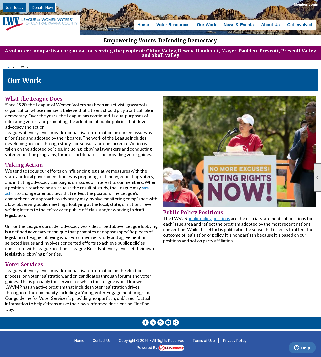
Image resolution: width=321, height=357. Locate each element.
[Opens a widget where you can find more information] (302, 348)
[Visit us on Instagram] (160, 322)
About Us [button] (270, 24)
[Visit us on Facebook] (145, 322)
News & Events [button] (239, 24)
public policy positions (209, 218)
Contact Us (102, 340)
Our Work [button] (206, 24)
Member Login (306, 4)
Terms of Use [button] (204, 340)
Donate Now (42, 7)
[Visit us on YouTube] (168, 322)
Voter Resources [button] (172, 24)
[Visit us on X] (153, 322)
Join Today (14, 7)
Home (143, 24)
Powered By (147, 347)
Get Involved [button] (299, 24)
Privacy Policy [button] (235, 340)
